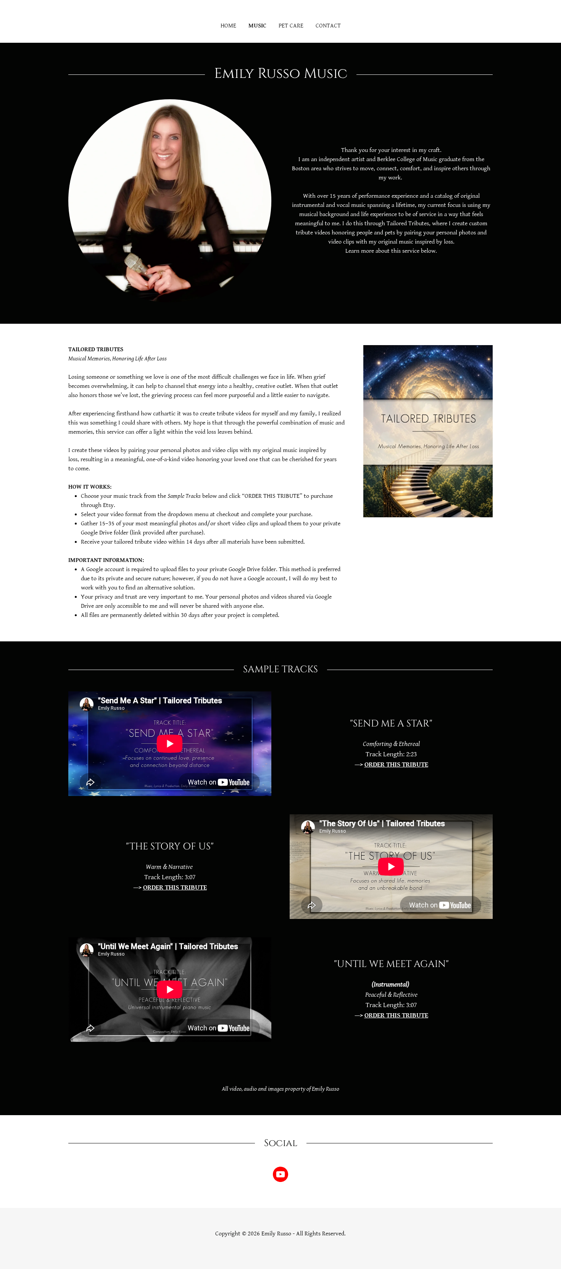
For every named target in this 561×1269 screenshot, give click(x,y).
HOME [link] (228, 25)
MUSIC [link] (257, 25)
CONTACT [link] (328, 25)
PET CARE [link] (291, 25)
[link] (280, 1176)
